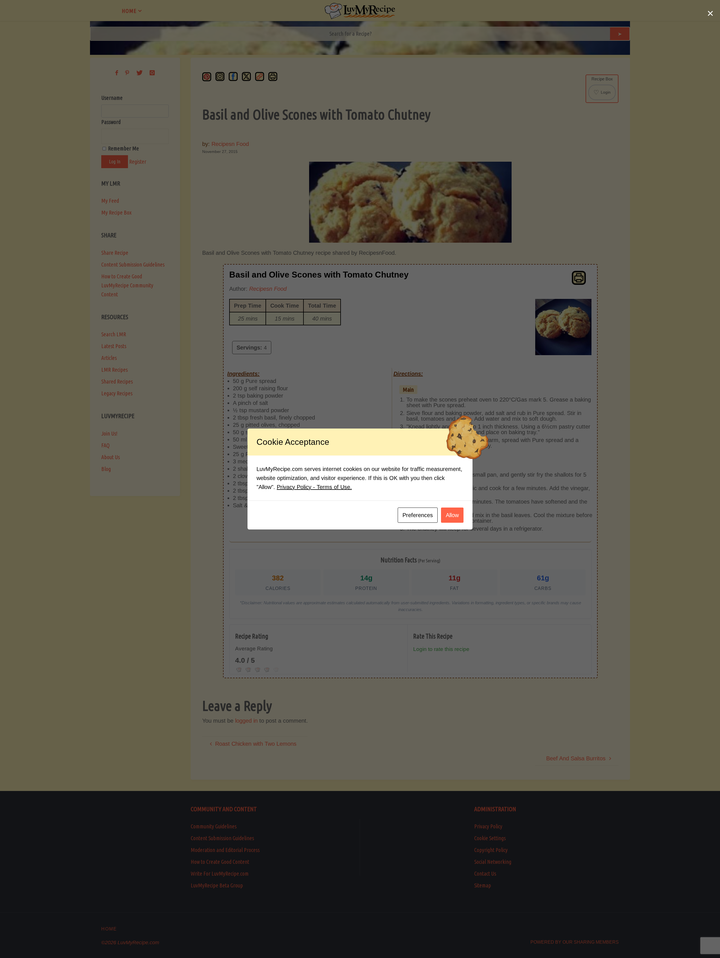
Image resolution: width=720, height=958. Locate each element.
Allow (452, 515)
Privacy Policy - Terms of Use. (314, 487)
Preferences (417, 515)
